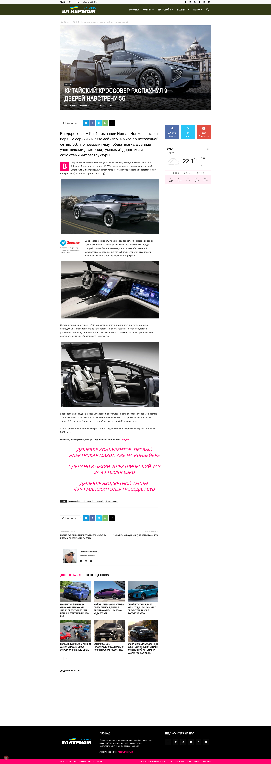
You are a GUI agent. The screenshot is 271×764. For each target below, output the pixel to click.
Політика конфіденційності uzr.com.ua (156, 761)
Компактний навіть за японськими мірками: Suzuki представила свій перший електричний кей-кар (74, 610)
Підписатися (204, 126)
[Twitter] (204, 2)
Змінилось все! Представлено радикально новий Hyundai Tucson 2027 (109, 647)
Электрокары (111, 501)
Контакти (207, 761)
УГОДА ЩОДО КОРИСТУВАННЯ (188, 761)
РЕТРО (196, 9)
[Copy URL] (112, 123)
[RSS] (195, 2)
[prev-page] (62, 658)
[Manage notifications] (6, 758)
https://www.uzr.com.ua (88, 556)
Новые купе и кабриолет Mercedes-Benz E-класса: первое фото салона (83, 537)
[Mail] (190, 2)
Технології (98, 501)
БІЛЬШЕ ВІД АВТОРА (97, 575)
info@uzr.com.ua (125, 751)
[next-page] (66, 658)
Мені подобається (172, 127)
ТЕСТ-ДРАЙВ (164, 9)
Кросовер (87, 501)
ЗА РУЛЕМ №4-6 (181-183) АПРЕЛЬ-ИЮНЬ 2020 (135, 535)
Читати (188, 126)
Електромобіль (74, 501)
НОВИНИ (147, 9)
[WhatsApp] (105, 123)
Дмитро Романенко (78, 105)
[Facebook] (185, 2)
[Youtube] (209, 2)
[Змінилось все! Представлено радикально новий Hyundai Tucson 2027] (109, 631)
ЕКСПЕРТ (182, 9)
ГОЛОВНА (134, 9)
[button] (207, 9)
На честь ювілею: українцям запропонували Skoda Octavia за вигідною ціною (75, 647)
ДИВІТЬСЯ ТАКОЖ (70, 575)
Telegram (125, 439)
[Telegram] (199, 2)
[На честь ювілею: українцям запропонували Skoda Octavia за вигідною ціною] (75, 631)
